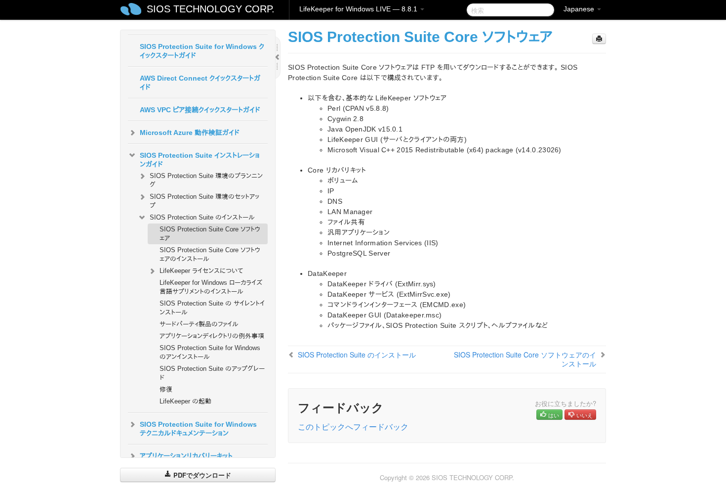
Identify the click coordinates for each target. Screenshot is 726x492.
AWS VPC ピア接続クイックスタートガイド (200, 110)
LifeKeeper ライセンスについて (201, 270)
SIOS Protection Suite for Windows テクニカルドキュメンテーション (198, 428)
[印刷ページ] (599, 39)
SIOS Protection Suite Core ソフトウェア (210, 233)
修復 (166, 389)
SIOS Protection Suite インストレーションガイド (200, 159)
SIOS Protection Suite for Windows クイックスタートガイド (202, 51)
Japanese (580, 9)
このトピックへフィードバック (353, 426)
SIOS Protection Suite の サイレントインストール (212, 308)
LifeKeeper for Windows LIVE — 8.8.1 (359, 9)
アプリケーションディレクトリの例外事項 (212, 336)
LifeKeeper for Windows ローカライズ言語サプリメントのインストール (211, 287)
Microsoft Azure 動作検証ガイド (190, 132)
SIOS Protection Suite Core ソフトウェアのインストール (210, 254)
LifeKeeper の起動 (185, 401)
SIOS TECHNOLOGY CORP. (211, 8)
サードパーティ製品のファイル (199, 324)
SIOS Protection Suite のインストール (202, 217)
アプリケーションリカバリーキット (186, 456)
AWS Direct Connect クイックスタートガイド (200, 82)
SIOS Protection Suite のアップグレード (212, 373)
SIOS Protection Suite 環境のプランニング (206, 180)
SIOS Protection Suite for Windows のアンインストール (210, 352)
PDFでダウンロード (201, 475)
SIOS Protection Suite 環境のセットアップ (204, 201)
